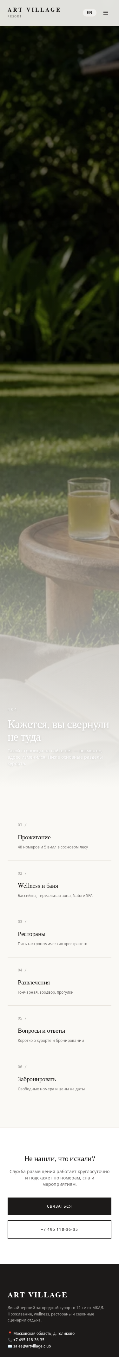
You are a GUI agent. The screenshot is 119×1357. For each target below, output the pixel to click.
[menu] (105, 12)
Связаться (59, 1206)
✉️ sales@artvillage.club (29, 1346)
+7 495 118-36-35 (59, 1229)
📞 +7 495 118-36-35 (26, 1339)
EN (90, 12)
